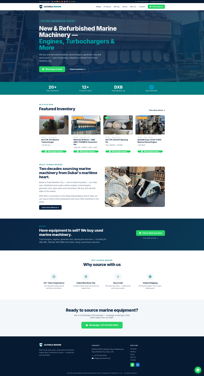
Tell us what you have (152, 233)
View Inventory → (78, 69)
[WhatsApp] (132, 365)
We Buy (117, 7)
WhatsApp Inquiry (55, 151)
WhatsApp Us (157, 7)
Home (98, 7)
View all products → (157, 110)
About (124, 7)
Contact (142, 7)
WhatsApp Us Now (53, 69)
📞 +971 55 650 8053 (141, 1)
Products (107, 7)
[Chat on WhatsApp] (198, 370)
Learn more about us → (50, 207)
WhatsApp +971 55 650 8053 (103, 325)
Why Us (133, 7)
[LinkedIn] (138, 365)
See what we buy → (150, 238)
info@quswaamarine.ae (157, 1)
